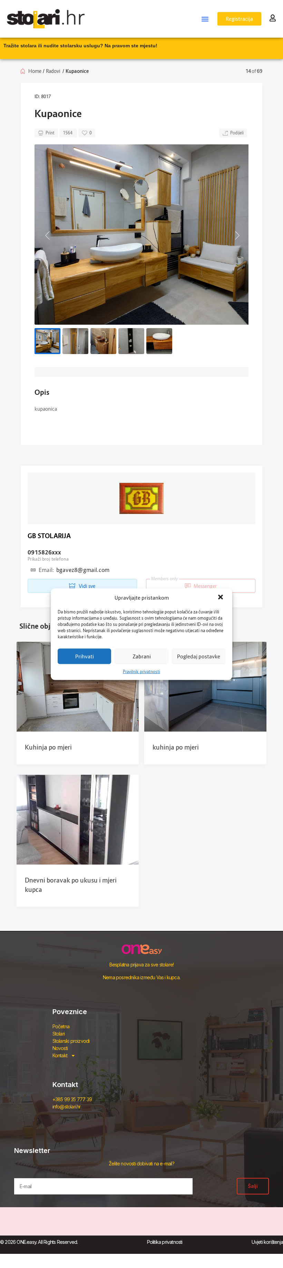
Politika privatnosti (165, 1242)
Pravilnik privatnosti (141, 671)
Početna (60, 1026)
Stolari (58, 1034)
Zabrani (142, 656)
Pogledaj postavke (198, 656)
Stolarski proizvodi (71, 1041)
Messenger (184, 584)
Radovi (53, 71)
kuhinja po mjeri (176, 747)
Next (236, 234)
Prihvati (84, 656)
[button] (221, 597)
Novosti (60, 1048)
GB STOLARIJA (49, 536)
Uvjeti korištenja (267, 1242)
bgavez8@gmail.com (82, 569)
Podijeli (237, 132)
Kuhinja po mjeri (48, 747)
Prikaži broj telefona (48, 559)
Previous (46, 234)
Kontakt (59, 1055)
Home (34, 71)
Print (50, 132)
